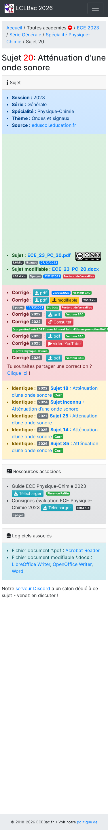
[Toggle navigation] (95, 8)
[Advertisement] (54, 195)
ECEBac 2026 (33, 8)
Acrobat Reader (82, 550)
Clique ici (17, 373)
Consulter (61, 321)
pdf (43, 292)
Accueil (14, 28)
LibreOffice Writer (31, 564)
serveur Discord (33, 588)
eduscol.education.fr (54, 125)
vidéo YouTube (66, 343)
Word (17, 571)
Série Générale (25, 34)
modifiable (66, 300)
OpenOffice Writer (72, 564)
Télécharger (29, 493)
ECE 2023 (88, 28)
